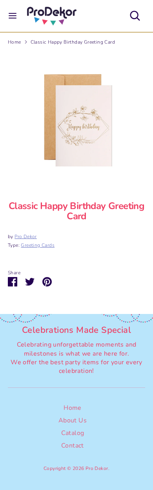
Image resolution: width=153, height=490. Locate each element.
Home (14, 42)
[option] (76, 120)
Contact (72, 445)
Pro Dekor (26, 236)
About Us (72, 420)
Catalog (72, 433)
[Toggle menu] (12, 16)
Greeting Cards (38, 245)
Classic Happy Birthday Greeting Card (73, 42)
